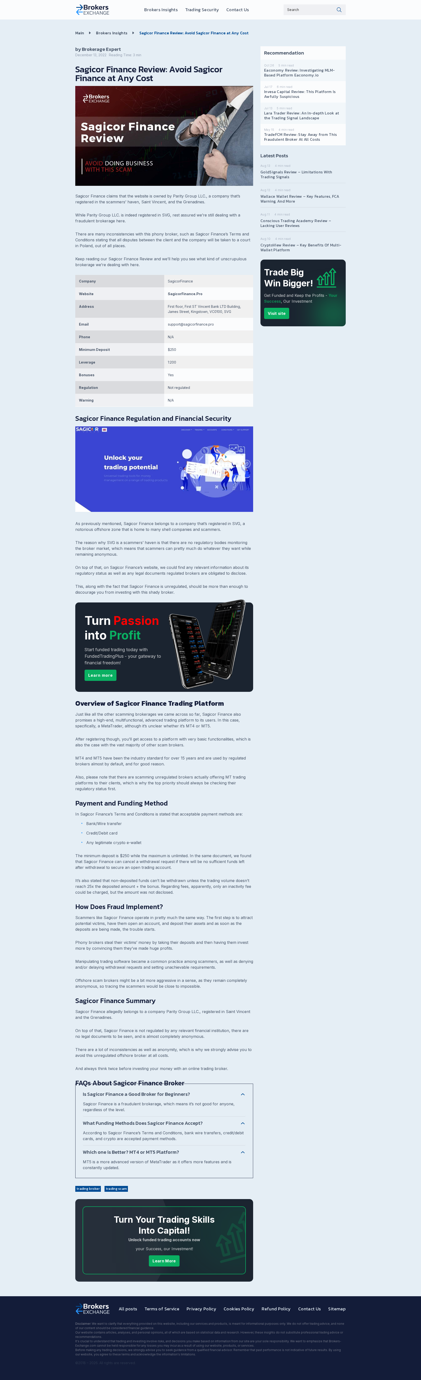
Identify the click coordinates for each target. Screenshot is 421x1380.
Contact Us (237, 10)
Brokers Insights (161, 10)
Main (79, 33)
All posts (128, 1308)
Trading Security (202, 10)
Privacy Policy (201, 1308)
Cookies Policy (239, 1308)
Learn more (100, 675)
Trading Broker (88, 1188)
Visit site (277, 313)
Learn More (164, 1260)
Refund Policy (276, 1308)
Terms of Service (161, 1308)
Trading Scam (116, 1188)
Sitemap (337, 1308)
